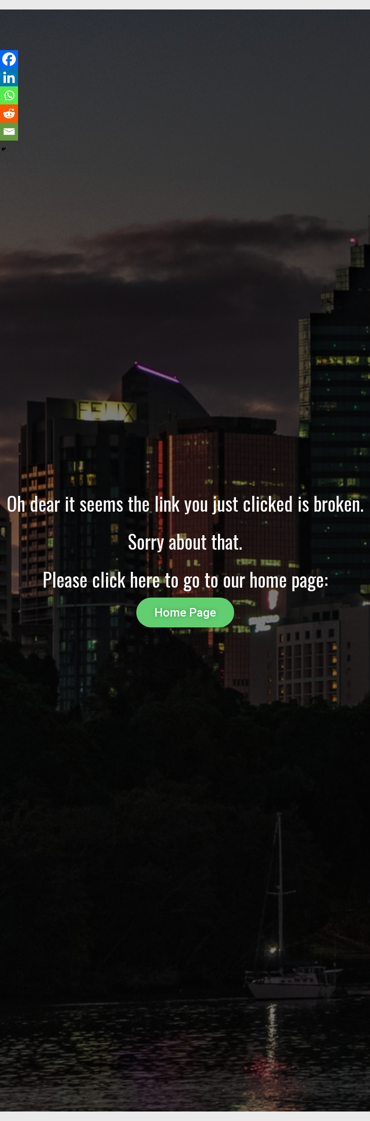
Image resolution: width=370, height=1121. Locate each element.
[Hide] (3, 149)
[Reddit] (9, 113)
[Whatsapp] (9, 95)
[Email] (9, 131)
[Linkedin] (9, 77)
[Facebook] (9, 59)
